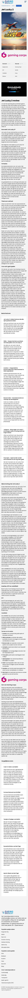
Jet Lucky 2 (18, 5)
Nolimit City (4, 944)
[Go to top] (26, 995)
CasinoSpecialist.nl (5, 5)
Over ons (22, 987)
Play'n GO (3, 937)
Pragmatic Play (5, 932)
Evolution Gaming (5, 939)
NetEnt (3, 934)
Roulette (3, 958)
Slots (2, 953)
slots (13, 5)
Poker (2, 961)
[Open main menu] (26, 2)
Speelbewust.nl (17, 988)
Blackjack (3, 956)
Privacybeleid (10, 988)
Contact (17, 987)
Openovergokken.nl (6, 990)
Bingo (2, 966)
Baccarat (3, 963)
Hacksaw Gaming (5, 942)
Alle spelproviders (5, 947)
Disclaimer (3, 988)
